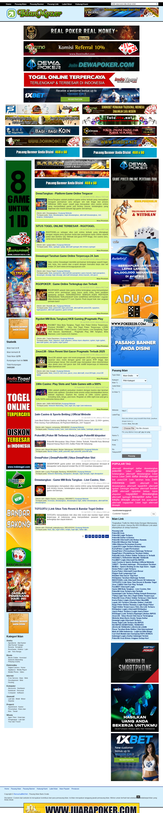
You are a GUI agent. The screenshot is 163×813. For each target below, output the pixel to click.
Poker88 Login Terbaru (122, 535)
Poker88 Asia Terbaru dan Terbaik (127, 591)
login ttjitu (74, 529)
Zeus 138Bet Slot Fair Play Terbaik (127, 584)
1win (66, 405)
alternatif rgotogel (72, 247)
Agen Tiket (12, 717)
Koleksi (20, 649)
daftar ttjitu (83, 529)
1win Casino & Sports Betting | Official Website (63, 414)
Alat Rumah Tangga (15, 645)
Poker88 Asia (118, 533)
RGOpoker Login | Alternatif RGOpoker (129, 609)
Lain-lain (11, 699)
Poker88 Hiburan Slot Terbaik (125, 542)
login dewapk (85, 474)
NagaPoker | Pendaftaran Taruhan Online (130, 553)
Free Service (13, 678)
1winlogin (89, 429)
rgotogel (56, 247)
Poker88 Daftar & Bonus (123, 538)
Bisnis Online (13, 658)
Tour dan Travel (14, 722)
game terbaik (68, 310)
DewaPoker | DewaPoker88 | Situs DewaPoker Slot (65, 457)
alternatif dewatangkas (88, 215)
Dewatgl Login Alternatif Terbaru (126, 620)
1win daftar (81, 429)
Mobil (18, 699)
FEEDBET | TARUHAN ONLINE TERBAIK (130, 558)
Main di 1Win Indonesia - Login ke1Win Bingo (132, 631)
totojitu (67, 529)
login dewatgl (57, 275)
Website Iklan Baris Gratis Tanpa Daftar (130, 618)
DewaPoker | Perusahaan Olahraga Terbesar (132, 551)
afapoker (56, 340)
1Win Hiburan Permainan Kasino (126, 544)
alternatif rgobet (43, 342)
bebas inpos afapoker (81, 340)
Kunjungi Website (65, 213)
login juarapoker (99, 273)
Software (20, 693)
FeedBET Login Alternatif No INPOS (128, 560)
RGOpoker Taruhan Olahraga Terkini (128, 578)
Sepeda (11, 701)
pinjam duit (98, 429)
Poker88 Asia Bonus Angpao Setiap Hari (130, 638)
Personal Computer (16, 692)
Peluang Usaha (14, 662)
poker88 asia (87, 451)
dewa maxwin (84, 275)
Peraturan (75, 789)
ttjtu (53, 529)
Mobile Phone (13, 672)
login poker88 (76, 451)
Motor (23, 699)
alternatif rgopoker (55, 310)
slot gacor (94, 275)
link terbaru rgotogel (87, 247)
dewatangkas (58, 215)
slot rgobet (54, 342)
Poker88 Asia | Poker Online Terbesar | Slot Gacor (134, 598)
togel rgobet (63, 342)
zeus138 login (90, 373)
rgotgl (62, 247)
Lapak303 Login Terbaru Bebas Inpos (129, 546)
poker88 (66, 451)
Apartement (12, 707)
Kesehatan (12, 649)
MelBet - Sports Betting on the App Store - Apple (134, 567)
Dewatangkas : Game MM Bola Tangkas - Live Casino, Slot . (70, 480)
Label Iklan (67, 4)
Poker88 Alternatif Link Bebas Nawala (129, 540)
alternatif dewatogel (70, 275)
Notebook (12, 690)
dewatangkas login (74, 501)
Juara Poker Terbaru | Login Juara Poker (130, 611)
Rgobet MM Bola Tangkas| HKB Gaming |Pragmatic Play (69, 319)
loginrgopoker (42, 310)
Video (22, 672)
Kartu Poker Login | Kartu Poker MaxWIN (130, 600)
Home (6, 789)
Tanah (15, 711)
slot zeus (63, 373)
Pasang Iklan (20, 4)
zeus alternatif (78, 373)
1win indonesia (70, 429)
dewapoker (67, 474)
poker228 (57, 308)
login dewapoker (97, 474)
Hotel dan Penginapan (16, 718)
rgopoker (95, 308)
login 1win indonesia (84, 405)
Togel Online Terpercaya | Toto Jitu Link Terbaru (133, 607)
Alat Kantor (22, 643)
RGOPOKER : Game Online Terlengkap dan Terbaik (66, 284)
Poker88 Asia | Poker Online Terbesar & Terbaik (133, 555)
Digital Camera (13, 667)
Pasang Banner (37, 4)
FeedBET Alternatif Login (123, 587)
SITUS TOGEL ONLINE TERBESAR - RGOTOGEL (65, 226)
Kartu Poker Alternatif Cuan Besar (127, 571)
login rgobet (100, 340)
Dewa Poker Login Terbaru (124, 569)
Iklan (21, 678)
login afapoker (66, 340)
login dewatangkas (72, 215)
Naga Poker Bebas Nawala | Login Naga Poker (133, 605)
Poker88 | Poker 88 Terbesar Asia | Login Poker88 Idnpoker (70, 435)
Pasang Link (53, 4)
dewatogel (40, 275)
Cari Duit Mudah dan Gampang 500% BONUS (132, 634)
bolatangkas (48, 217)
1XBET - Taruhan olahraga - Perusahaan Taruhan (134, 564)
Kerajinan (18, 647)
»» (107, 536)
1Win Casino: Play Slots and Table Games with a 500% (68, 384)
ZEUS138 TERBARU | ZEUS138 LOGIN (129, 627)
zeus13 (56, 373)
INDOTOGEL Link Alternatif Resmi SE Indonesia (133, 580)
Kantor (20, 707)
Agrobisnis (12, 643)
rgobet (92, 340)
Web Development (18, 679)
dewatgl (48, 275)
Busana (11, 647)
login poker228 (67, 308)
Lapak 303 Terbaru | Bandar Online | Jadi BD (132, 602)
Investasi (22, 658)
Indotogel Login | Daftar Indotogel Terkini (130, 636)
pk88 (60, 451)
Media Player (22, 670)
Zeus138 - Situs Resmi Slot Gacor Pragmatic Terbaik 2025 (70, 351)
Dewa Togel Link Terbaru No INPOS (128, 622)
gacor (70, 373)
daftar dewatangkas (89, 501)
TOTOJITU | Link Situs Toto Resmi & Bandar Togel (134, 582)
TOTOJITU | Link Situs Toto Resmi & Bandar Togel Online (69, 508)
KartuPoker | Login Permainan (125, 549)
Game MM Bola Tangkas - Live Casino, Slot (131, 589)
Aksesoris (12, 688)
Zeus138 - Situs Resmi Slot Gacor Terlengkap (132, 616)
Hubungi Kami (81, 4)
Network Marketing (15, 660)
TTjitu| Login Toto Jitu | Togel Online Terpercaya (133, 596)
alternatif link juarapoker (71, 273)
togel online (60, 529)
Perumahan (12, 709)
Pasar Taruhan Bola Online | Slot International (132, 629)
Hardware (21, 688)
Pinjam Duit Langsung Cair (124, 573)
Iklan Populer (65, 789)
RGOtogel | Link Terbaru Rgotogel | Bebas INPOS (134, 614)
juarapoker (57, 273)
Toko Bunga (16, 651)
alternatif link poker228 (82, 308)
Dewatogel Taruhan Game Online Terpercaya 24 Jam (67, 256)
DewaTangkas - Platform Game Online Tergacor (64, 193)
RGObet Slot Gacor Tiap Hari (125, 576)
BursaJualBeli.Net (21, 794)
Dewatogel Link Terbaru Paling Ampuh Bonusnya (134, 593)
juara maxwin (87, 273)
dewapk (76, 474)
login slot (72, 405)
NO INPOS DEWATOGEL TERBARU (128, 625)
